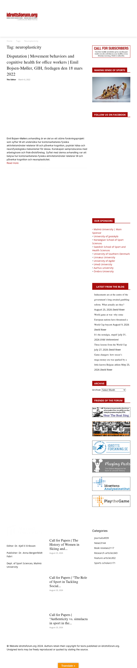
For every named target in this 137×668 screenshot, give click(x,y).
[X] (121, 4)
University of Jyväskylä (106, 236)
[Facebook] (113, 4)
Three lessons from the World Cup (110, 344)
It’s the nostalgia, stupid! (106, 334)
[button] (11, 4)
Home (9, 41)
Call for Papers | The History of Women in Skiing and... (64, 544)
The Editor (11, 79)
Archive (96, 389)
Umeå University (103, 264)
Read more (13, 162)
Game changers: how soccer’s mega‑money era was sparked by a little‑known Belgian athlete (110, 359)
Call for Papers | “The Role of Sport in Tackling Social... (68, 581)
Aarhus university (103, 267)
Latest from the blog (110, 286)
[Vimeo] (124, 4)
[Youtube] (128, 4)
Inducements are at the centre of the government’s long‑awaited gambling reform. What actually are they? (111, 299)
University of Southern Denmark (112, 253)
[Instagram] (117, 4)
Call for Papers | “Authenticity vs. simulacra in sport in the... (68, 618)
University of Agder (104, 260)
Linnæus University (104, 257)
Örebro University (104, 271)
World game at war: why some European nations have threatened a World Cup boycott (111, 319)
